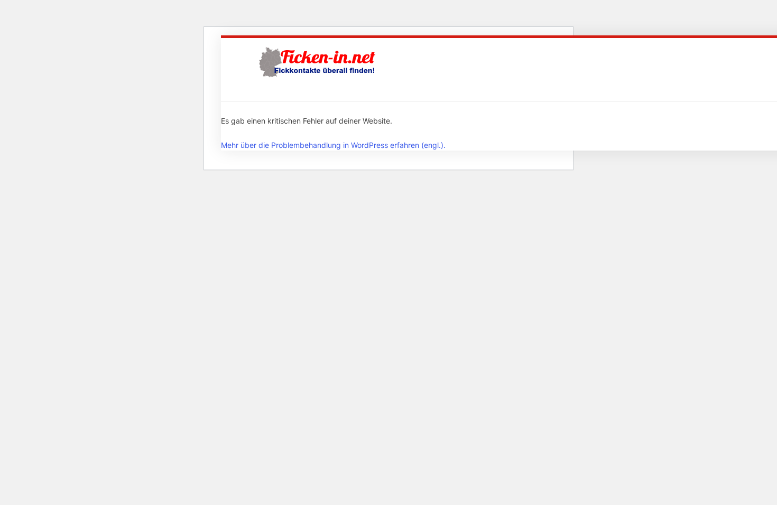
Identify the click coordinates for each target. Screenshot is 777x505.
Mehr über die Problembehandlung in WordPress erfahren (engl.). (333, 145)
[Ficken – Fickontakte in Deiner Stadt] (318, 62)
